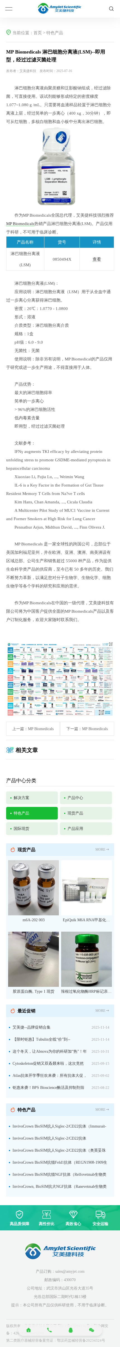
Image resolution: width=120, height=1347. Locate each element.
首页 (37, 33)
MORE (100, 849)
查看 (97, 259)
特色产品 (54, 33)
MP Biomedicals (20, 223)
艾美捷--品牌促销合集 (32, 1027)
